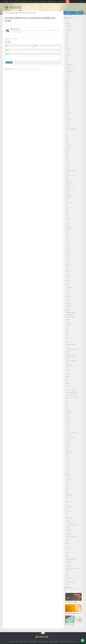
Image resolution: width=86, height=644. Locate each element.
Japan (67, 21)
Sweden (67, 122)
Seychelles (68, 106)
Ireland (67, 206)
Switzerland (68, 28)
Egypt (67, 339)
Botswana (68, 300)
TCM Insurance (73, 641)
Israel (67, 154)
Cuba (67, 490)
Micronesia (68, 527)
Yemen (67, 538)
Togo (67, 177)
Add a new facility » (69, 18)
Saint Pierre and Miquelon (70, 317)
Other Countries (69, 587)
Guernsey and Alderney (70, 582)
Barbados (68, 209)
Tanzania (67, 197)
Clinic (20, 69)
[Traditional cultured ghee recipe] (73, 608)
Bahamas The (68, 126)
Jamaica (67, 236)
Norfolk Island (68, 481)
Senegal (67, 492)
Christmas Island (69, 494)
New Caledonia (68, 337)
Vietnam (67, 167)
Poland (67, 378)
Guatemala (68, 188)
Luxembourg (68, 250)
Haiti (67, 372)
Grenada (67, 321)
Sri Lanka (67, 117)
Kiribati (67, 575)
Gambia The (68, 545)
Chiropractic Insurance (33, 641)
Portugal (67, 319)
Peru (67, 499)
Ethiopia (67, 55)
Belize (67, 381)
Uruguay (67, 298)
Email (35, 45)
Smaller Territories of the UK (71, 390)
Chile (67, 572)
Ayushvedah (5, 1)
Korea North (68, 161)
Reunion (67, 259)
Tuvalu (67, 243)
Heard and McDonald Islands (71, 344)
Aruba (67, 333)
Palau (67, 449)
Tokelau (67, 579)
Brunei (67, 99)
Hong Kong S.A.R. (69, 365)
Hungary (67, 35)
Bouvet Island (68, 529)
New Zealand (68, 48)
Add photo (15, 38)
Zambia (67, 330)
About (11, 1)
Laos (67, 200)
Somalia (67, 264)
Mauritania (68, 225)
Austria (67, 133)
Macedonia (68, 273)
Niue (67, 508)
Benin (67, 419)
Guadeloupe (68, 410)
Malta (67, 158)
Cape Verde (68, 421)
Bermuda (67, 172)
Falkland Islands (69, 181)
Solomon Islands (69, 522)
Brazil (67, 90)
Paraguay (67, 87)
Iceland (67, 60)
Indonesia (68, 520)
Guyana (67, 232)
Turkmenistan (68, 275)
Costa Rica (68, 289)
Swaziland (68, 280)
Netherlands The (69, 30)
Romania (67, 488)
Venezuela (68, 358)
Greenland (68, 414)
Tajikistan (67, 570)
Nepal (67, 62)
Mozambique (68, 296)
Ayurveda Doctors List (13, 641)
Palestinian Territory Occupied (71, 360)
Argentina (68, 156)
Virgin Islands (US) (69, 533)
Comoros (67, 476)
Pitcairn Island (68, 577)
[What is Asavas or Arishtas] (73, 597)
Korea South (68, 184)
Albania (67, 140)
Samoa (67, 554)
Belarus (67, 326)
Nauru (67, 278)
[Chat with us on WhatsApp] (82, 640)
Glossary (36, 1)
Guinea (67, 367)
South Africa (68, 25)
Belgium (67, 83)
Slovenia (67, 543)
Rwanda (67, 211)
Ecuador (67, 342)
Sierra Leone (68, 239)
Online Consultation (61, 1)
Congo (67, 255)
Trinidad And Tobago (70, 186)
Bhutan (67, 51)
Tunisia (67, 465)
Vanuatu (67, 362)
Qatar (67, 204)
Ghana (67, 131)
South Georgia (68, 451)
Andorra (67, 497)
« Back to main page (68, 15)
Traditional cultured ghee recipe (72, 613)
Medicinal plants (24, 1)
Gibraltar (67, 456)
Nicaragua (68, 383)
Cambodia (68, 374)
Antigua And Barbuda (70, 412)
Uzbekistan (68, 67)
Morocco (67, 73)
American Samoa (69, 227)
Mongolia (67, 190)
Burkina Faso (68, 303)
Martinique (68, 462)
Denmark (67, 446)
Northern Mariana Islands (70, 559)
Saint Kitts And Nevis (70, 501)
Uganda (67, 284)
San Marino (68, 444)
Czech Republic (68, 64)
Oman (67, 216)
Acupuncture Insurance (64, 641)
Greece (67, 103)
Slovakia (67, 110)
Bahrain (67, 485)
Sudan (67, 515)
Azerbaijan (68, 531)
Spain (67, 108)
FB (79, 13)
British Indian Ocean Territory (71, 394)
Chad (67, 550)
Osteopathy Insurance (43, 641)
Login (67, 1)
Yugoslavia (68, 467)
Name (7, 45)
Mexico (67, 245)
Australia (67, 94)
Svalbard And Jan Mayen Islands (72, 392)
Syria (67, 504)
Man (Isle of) (68, 218)
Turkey (67, 92)
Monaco (67, 426)
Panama (67, 556)
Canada (67, 37)
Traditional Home (31, 69)
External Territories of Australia (71, 524)
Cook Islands (68, 271)
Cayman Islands (69, 439)
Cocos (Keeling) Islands (70, 314)
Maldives (67, 335)
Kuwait (67, 328)
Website (7, 49)
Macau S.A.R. (68, 174)
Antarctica (68, 248)
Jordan (67, 294)
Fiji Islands (68, 241)
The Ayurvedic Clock (69, 624)
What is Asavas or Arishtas (71, 602)
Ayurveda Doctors (43, 1)
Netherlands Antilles (69, 195)
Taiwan (67, 460)
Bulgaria (67, 310)
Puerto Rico (68, 112)
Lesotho (67, 540)
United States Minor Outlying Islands (72, 349)
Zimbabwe (68, 76)
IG (75, 13)
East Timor (68, 385)
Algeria (67, 80)
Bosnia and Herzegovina (70, 170)
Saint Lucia (68, 252)
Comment (7, 53)
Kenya (67, 483)
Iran (66, 400)
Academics (17, 1)
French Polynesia (69, 202)
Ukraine (67, 179)
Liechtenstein (68, 262)
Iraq (66, 407)
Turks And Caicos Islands (70, 356)
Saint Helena (68, 511)
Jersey (67, 234)
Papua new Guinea (69, 305)
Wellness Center (24, 69)
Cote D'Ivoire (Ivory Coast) (70, 129)
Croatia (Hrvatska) (69, 287)
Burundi (67, 403)
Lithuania (67, 472)
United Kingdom (69, 71)
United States (68, 145)
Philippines (68, 142)
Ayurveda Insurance (23, 641)
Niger (67, 266)
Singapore (68, 223)
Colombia (67, 552)
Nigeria (67, 149)
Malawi (67, 229)
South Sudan (68, 428)
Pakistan (67, 85)
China (67, 44)
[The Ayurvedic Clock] (73, 619)
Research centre (38, 69)
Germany (67, 32)
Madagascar (68, 442)
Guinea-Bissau (68, 547)
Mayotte (67, 430)
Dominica (67, 563)
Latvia (67, 257)
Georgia (67, 453)
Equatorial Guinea (69, 478)
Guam (67, 220)
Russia (67, 41)
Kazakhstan (68, 474)
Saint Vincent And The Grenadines (72, 568)
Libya (67, 388)
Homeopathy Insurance (53, 641)
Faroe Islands (68, 561)
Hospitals (13, 69)
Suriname (68, 78)
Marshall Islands (69, 566)
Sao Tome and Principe (70, 119)
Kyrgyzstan (68, 376)
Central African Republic (70, 437)
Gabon (67, 124)
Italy (67, 39)
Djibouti (67, 268)
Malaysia (67, 151)
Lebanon (67, 115)
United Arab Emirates (70, 69)
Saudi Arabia (68, 417)
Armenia (67, 165)
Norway (67, 513)
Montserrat (68, 353)
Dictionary (31, 1)
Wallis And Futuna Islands (70, 312)
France (67, 138)
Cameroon (68, 282)
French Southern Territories (71, 536)
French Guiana (68, 435)
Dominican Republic (69, 506)
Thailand (67, 147)
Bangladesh (68, 23)
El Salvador (68, 351)
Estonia (67, 584)
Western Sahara (69, 323)
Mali (67, 135)
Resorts (16, 69)
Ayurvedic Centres (51, 1)
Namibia (67, 46)
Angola (67, 213)
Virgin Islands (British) (70, 517)
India (67, 57)
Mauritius (68, 193)
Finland (67, 101)
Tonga (67, 291)
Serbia (67, 163)
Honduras (68, 423)
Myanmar (68, 53)
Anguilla (67, 369)
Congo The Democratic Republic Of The (72, 398)
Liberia (67, 405)
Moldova (67, 346)
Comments (8, 38)
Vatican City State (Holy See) (71, 433)
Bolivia (67, 96)
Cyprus (67, 458)
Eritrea (67, 469)
